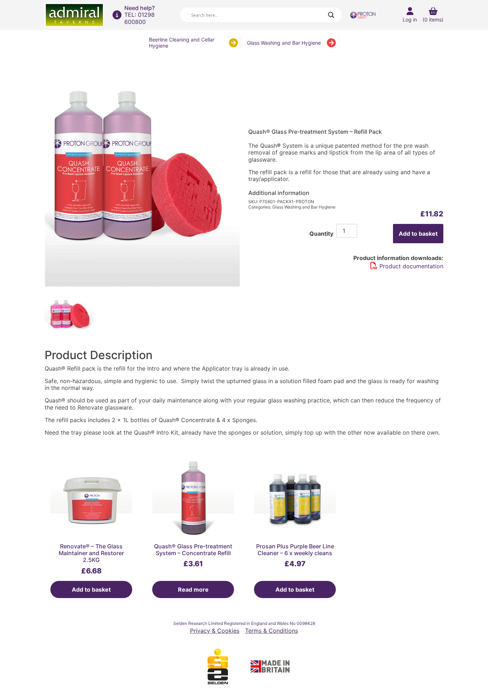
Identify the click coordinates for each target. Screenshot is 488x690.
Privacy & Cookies (214, 630)
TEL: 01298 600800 (139, 18)
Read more (193, 589)
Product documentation (411, 266)
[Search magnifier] (331, 15)
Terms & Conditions (271, 630)
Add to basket (418, 233)
